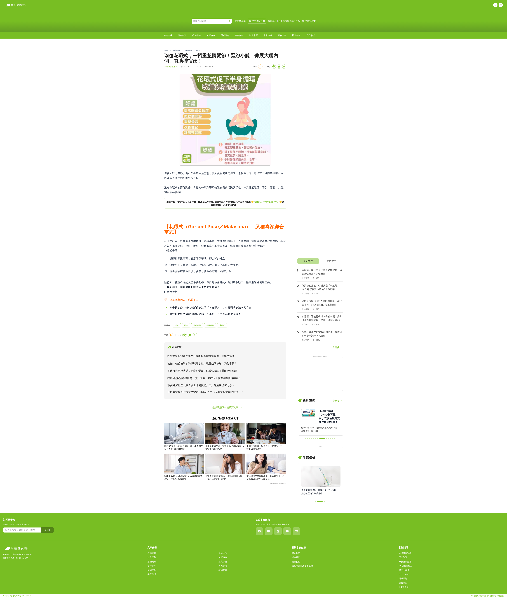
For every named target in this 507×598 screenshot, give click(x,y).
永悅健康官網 (405, 553)
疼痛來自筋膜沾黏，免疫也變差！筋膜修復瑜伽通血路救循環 (202, 370)
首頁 (166, 50)
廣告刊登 (296, 561)
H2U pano (404, 574)
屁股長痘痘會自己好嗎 (289, 21)
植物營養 (296, 35)
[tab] (308, 261)
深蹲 (177, 325)
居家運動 (188, 50)
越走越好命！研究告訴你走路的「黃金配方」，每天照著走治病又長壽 (210, 307)
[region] (225, 203)
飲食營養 (196, 35)
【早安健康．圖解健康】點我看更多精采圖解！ (192, 287)
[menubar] (239, 35)
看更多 (336, 347)
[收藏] (260, 66)
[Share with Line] (274, 66)
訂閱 (47, 530)
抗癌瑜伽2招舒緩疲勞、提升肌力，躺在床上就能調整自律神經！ (204, 378)
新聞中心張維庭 (170, 66)
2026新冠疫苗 (309, 21)
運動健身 (225, 35)
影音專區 (253, 35)
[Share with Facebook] (279, 66)
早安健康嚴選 (405, 561)
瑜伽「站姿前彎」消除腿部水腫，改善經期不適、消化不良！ (202, 363)
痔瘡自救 (272, 21)
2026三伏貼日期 (257, 21)
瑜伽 (198, 50)
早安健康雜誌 (405, 565)
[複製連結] (284, 66)
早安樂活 (310, 35)
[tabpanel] (320, 307)
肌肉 (186, 325)
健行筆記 (403, 582)
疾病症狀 (168, 35)
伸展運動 (210, 325)
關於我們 (296, 553)
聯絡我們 (296, 557)
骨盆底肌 (197, 325)
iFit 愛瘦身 (404, 587)
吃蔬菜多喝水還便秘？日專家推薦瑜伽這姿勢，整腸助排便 (200, 356)
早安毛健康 (404, 570)
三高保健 (239, 35)
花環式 (222, 325)
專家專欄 (268, 35)
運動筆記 (403, 578)
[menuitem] (168, 35)
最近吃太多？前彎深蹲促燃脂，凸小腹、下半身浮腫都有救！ (205, 314)
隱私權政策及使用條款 (302, 565)
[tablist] (320, 261)
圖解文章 (282, 35)
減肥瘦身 (210, 35)
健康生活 (182, 35)
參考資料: (172, 291)
